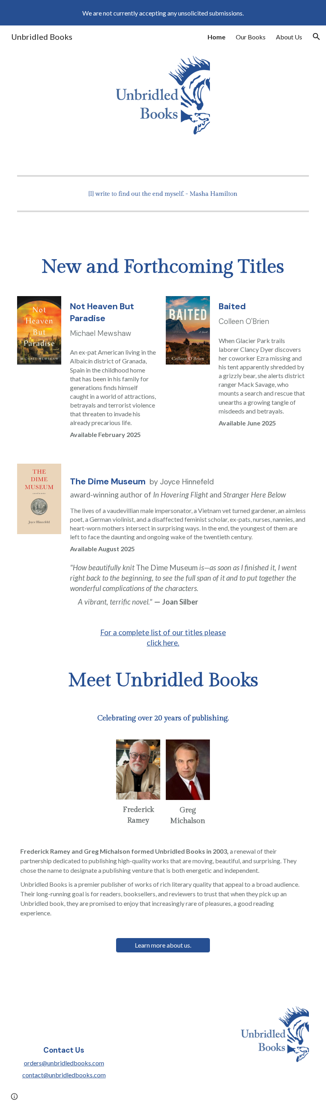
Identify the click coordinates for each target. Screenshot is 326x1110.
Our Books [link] (251, 37)
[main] (163, 267)
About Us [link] (289, 37)
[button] (316, 36)
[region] (163, 12)
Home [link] (216, 37)
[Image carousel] (163, 193)
